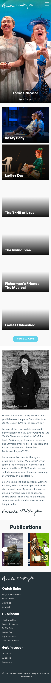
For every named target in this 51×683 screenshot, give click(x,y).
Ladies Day (7, 632)
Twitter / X (7, 653)
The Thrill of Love (10, 640)
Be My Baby (7, 628)
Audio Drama (8, 598)
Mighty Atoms (9, 636)
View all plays (25, 339)
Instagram (7, 661)
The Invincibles (9, 620)
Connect (6, 606)
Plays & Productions (11, 594)
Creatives (6, 602)
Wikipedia (6, 657)
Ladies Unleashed (25, 93)
